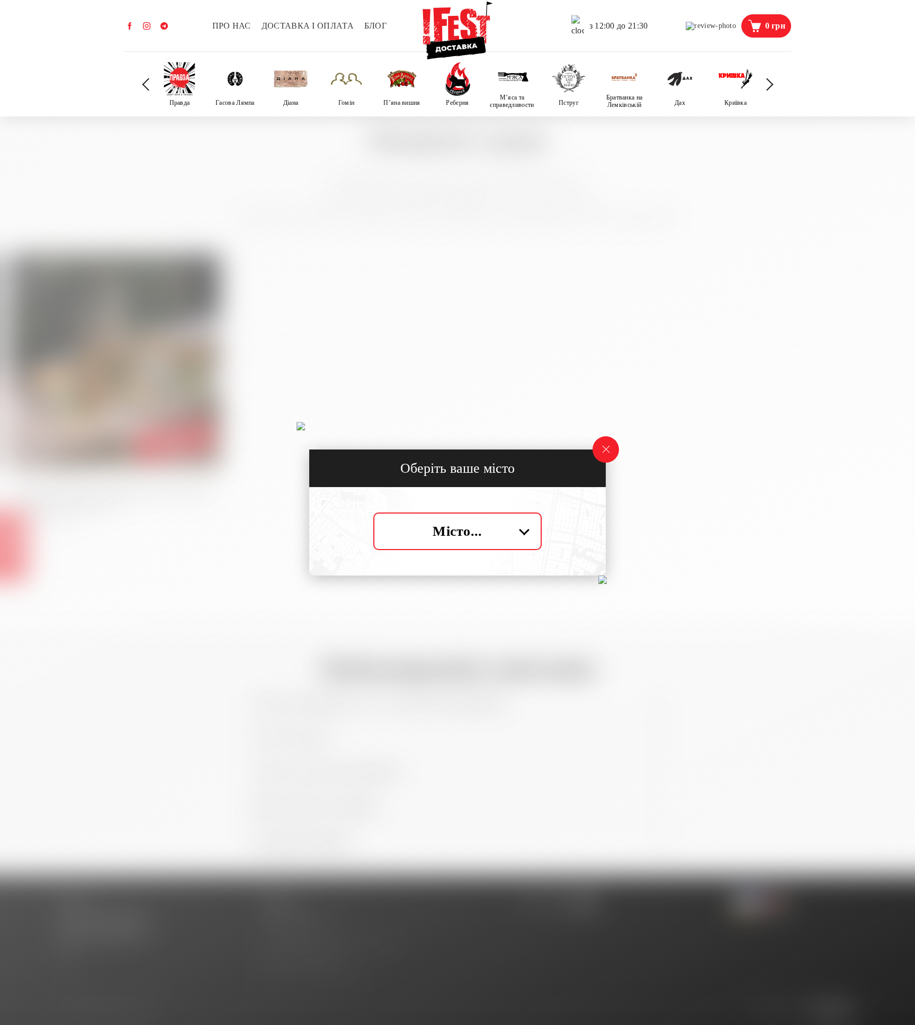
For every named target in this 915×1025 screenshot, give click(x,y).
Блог (375, 25)
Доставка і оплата (308, 25)
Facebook (130, 26)
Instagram (146, 26)
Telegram (164, 26)
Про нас (231, 25)
